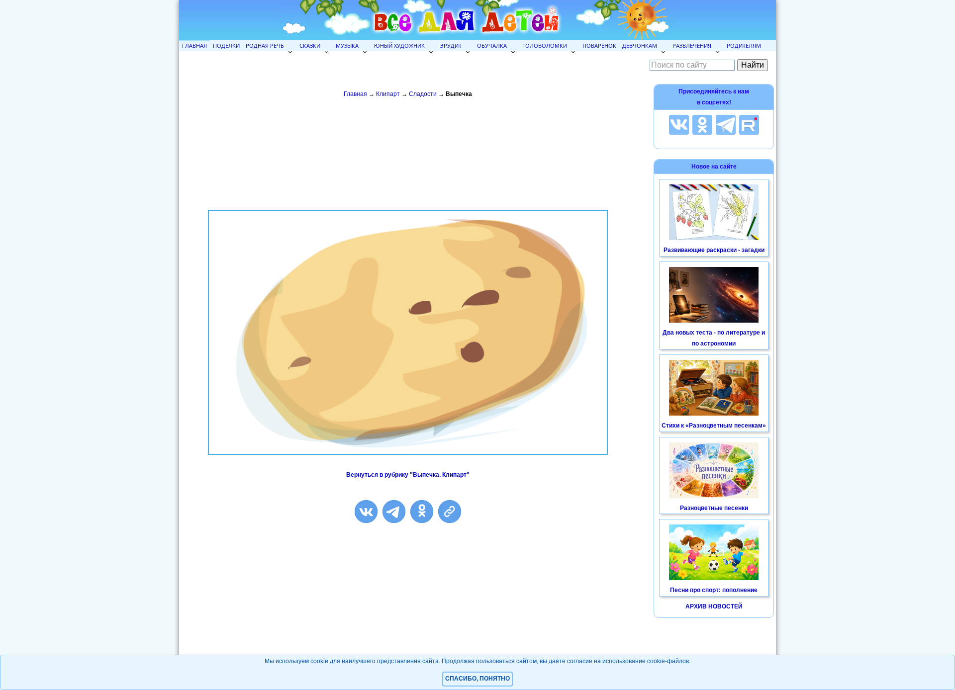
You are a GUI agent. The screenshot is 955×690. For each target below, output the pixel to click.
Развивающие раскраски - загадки (714, 250)
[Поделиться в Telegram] (393, 511)
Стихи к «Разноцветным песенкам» (714, 425)
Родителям (744, 45)
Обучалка (492, 45)
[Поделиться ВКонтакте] (366, 511)
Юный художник (399, 45)
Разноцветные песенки (714, 508)
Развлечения (691, 45)
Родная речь (265, 45)
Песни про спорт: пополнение (714, 590)
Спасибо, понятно (477, 678)
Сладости (423, 93)
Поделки (226, 45)
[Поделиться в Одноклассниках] (421, 511)
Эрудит (451, 45)
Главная (194, 45)
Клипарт (388, 93)
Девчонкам (639, 45)
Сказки (309, 45)
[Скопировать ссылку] (449, 511)
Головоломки (544, 45)
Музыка (347, 45)
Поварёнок (599, 45)
